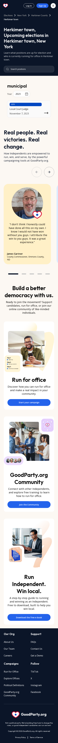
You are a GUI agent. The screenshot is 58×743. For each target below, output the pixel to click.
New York (22, 15)
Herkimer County (39, 15)
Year (9, 94)
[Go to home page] (5, 5)
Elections (8, 15)
